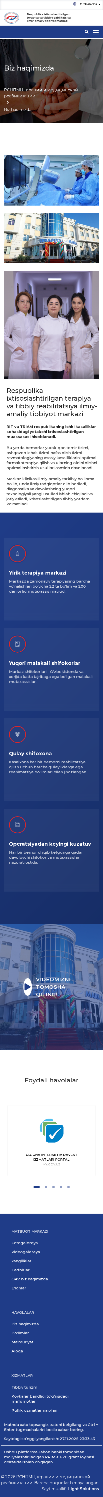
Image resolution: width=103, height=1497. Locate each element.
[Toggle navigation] (95, 32)
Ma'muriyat (22, 1342)
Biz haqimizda (25, 1324)
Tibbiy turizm (24, 1387)
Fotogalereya (25, 1242)
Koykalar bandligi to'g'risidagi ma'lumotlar (40, 1399)
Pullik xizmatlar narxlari (34, 1410)
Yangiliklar (22, 1261)
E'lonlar (19, 1288)
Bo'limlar (20, 1333)
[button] (36, 1187)
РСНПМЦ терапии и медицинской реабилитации (41, 93)
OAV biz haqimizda (30, 1279)
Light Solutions (83, 1488)
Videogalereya (26, 1252)
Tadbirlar (21, 1270)
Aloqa (17, 1351)
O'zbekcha (88, 4)
